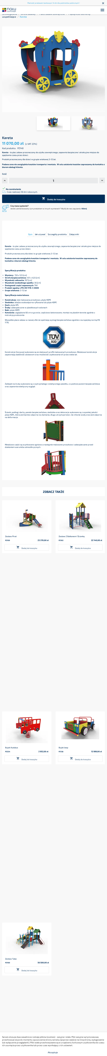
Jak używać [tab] (40, 234)
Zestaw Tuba (11, 959)
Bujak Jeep (63, 747)
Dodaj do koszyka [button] (26, 547)
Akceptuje (53, 1052)
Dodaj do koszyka (53, 199)
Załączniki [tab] (74, 234)
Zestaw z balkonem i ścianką (72, 536)
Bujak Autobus (11, 747)
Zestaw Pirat (11, 536)
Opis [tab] (30, 234)
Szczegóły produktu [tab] (57, 234)
